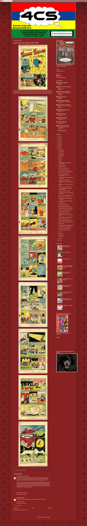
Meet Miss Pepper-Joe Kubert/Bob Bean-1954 (67, 299)
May (59, 161)
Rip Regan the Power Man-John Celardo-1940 (64, 175)
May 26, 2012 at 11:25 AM (21, 494)
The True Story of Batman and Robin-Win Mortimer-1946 (67, 266)
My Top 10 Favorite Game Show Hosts (64, 101)
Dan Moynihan (19, 497)
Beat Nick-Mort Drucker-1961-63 (64, 196)
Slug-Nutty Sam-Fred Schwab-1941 (65, 226)
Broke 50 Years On (61, 88)
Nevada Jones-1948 (61, 110)
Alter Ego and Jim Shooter (62, 114)
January (60, 236)
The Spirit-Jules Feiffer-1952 (63, 205)
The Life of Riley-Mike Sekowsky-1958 (65, 220)
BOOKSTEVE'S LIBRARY (63, 82)
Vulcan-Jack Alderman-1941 (63, 168)
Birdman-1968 (61, 223)
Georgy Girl (60, 97)
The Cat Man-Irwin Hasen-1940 (64, 191)
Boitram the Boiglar (62, 165)
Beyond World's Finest (61, 118)
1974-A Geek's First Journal (63, 125)
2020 (59, 136)
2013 (59, 147)
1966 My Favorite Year (62, 96)
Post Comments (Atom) (23, 509)
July (59, 158)
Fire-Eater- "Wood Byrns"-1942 (64, 218)
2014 (59, 145)
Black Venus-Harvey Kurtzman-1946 (66, 273)
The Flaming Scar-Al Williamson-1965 (67, 246)
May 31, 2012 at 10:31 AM (21, 503)
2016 (59, 142)
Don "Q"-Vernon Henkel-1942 (63, 170)
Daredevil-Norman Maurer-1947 (64, 180)
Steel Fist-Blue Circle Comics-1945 (64, 206)
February (60, 235)
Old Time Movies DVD (62, 130)
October (60, 153)
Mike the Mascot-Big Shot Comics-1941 (65, 222)
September (61, 155)
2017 (59, 140)
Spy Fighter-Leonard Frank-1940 (64, 228)
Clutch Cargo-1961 (66, 252)
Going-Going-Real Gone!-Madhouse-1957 (68, 286)
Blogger (48, 517)
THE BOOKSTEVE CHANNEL (63, 100)
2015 (59, 144)
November (61, 151)
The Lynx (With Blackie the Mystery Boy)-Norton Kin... (64, 189)
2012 (59, 148)
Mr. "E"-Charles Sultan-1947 (63, 173)
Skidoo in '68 (60, 83)
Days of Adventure (61, 113)
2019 (59, 137)
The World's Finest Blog (62, 117)
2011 (59, 238)
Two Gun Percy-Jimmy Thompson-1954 (65, 195)
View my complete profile (61, 77)
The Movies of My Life (61, 122)
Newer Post (16, 507)
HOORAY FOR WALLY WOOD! (63, 91)
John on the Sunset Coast (22, 476)
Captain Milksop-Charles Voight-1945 (65, 217)
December (61, 150)
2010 (59, 240)
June (60, 159)
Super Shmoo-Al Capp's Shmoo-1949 (65, 171)
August (60, 156)
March (60, 233)
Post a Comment (18, 505)
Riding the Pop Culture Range (63, 109)
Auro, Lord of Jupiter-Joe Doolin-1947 (65, 209)
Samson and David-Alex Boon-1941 (65, 186)
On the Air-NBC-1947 (62, 203)
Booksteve (60, 75)
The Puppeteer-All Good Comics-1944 (65, 208)
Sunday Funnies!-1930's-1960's (64, 213)
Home (33, 507)
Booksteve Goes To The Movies (64, 104)
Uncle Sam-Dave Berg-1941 (63, 211)
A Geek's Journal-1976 (62, 121)
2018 (59, 139)
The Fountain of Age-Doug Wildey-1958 (65, 225)
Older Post (50, 507)
